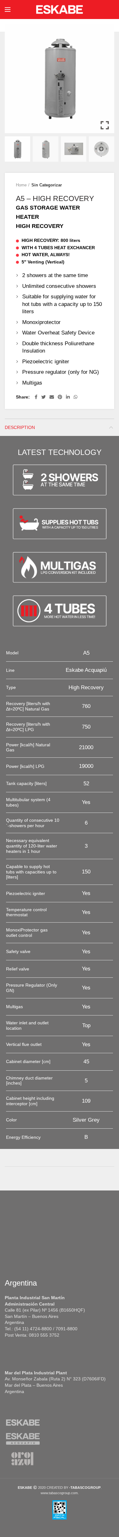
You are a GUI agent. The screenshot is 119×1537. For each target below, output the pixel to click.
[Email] (52, 397)
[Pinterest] (60, 397)
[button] (104, 81)
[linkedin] (68, 397)
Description (20, 427)
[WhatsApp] (75, 397)
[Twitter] (43, 397)
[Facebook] (36, 397)
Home (21, 185)
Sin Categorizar (46, 185)
